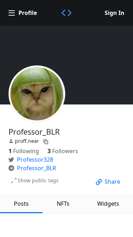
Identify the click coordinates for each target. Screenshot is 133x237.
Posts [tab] (21, 204)
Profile (27, 13)
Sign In (114, 13)
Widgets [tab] (108, 204)
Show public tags (38, 180)
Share (112, 181)
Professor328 (35, 159)
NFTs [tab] (63, 204)
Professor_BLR (36, 168)
